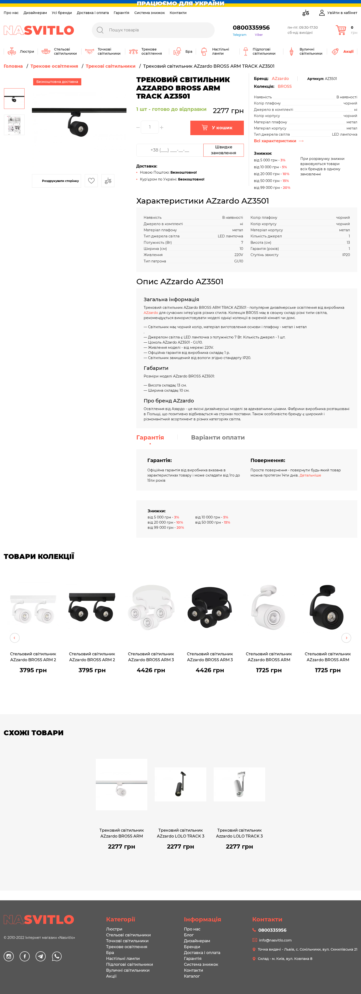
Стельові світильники (128, 935)
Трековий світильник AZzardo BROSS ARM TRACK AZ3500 (121, 834)
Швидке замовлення (223, 150)
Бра (110, 952)
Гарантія (121, 13)
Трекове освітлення (126, 946)
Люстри (114, 929)
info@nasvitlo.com (275, 940)
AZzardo (280, 78)
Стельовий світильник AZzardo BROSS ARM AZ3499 (328, 657)
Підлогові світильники (129, 964)
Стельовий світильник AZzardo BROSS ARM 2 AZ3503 (92, 657)
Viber (259, 35)
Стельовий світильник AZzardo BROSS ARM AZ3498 (269, 657)
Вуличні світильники (128, 970)
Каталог (192, 976)
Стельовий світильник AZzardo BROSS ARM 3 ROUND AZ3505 (210, 657)
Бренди (192, 946)
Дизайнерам (35, 13)
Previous (15, 638)
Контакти (178, 13)
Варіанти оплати (218, 437)
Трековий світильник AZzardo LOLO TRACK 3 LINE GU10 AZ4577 (180, 834)
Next (346, 638)
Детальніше (310, 475)
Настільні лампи (123, 958)
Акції (111, 976)
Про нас (11, 13)
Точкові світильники (127, 941)
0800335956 (251, 27)
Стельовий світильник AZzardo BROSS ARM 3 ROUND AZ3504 (151, 657)
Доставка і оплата (93, 13)
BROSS (285, 86)
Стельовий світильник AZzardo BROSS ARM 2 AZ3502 (33, 657)
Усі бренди (62, 13)
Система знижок (149, 13)
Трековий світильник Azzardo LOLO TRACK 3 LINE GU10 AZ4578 (239, 834)
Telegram (240, 35)
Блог (189, 935)
